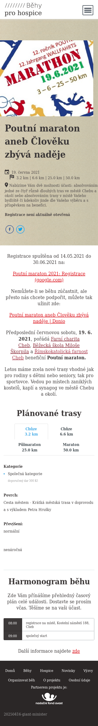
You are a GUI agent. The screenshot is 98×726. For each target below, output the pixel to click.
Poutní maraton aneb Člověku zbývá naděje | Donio (49, 317)
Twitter (20, 229)
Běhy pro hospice (23, 9)
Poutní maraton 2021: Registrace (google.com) (49, 276)
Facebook (9, 229)
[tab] (31, 432)
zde (76, 650)
